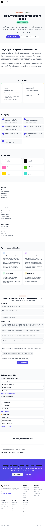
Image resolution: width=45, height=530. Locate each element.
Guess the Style (4, 504)
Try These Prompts (23, 362)
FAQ (24, 517)
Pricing (24, 497)
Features (25, 493)
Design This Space (14, 36)
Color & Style (36, 491)
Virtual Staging (26, 489)
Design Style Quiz (4, 502)
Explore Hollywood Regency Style (30, 36)
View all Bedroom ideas (5, 411)
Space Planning (37, 493)
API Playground (26, 504)
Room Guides (36, 495)
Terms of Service (40, 525)
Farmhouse (14, 512)
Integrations (25, 508)
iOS (6, 493)
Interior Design (26, 487)
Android (9, 493)
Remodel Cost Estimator (5, 506)
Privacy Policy (33, 525)
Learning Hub (36, 487)
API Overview (25, 502)
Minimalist (14, 510)
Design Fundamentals (38, 489)
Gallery (24, 495)
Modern (13, 508)
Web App (3, 493)
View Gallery (28, 474)
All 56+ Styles (14, 502)
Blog (24, 519)
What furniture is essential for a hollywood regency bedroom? (13, 449)
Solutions (25, 491)
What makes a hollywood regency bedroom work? (11, 442)
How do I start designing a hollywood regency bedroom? (12, 446)
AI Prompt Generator (5, 508)
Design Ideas (14, 506)
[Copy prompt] (42, 306)
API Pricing (25, 506)
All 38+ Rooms (15, 504)
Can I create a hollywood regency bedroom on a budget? (13, 452)
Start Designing (17, 474)
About (24, 513)
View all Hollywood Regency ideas (8, 393)
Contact (24, 515)
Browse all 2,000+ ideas (6, 426)
